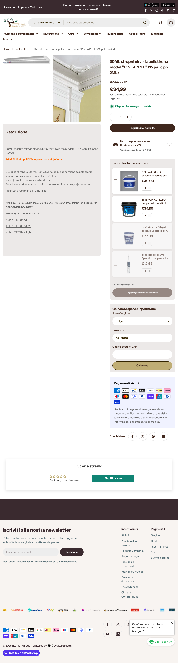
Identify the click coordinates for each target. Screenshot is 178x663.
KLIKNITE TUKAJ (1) (18, 219)
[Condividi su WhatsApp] (164, 436)
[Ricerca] (145, 22)
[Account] (161, 22)
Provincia (118, 330)
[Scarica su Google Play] (151, 5)
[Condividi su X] (143, 436)
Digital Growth (63, 645)
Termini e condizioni (44, 561)
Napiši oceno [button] (113, 478)
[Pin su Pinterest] (153, 436)
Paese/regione (121, 313)
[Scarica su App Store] (168, 5)
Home (6, 49)
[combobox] (89, 22)
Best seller (21, 49)
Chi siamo (9, 7)
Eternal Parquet (21, 645)
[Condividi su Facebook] (132, 436)
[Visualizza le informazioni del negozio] (169, 145)
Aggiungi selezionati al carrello (142, 292)
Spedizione (131, 94)
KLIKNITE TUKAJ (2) (18, 226)
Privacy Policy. (69, 561)
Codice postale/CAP (124, 346)
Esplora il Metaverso (30, 7)
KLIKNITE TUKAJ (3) (18, 232)
